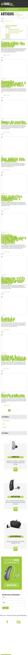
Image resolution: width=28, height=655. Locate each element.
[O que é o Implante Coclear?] (14, 305)
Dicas (7, 39)
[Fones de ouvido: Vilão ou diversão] (14, 109)
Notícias (9, 39)
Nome (3, 597)
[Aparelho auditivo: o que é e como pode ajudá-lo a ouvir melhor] (14, 68)
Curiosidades (3, 39)
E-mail (3, 602)
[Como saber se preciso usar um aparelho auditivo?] (14, 29)
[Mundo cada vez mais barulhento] (14, 382)
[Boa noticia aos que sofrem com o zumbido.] (14, 145)
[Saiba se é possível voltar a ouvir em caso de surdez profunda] (14, 343)
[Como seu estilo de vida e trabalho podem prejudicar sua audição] (14, 265)
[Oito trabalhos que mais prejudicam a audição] (14, 183)
